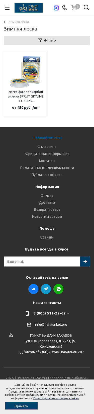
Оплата (47, 196)
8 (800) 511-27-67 (49, 313)
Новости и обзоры (47, 216)
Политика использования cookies (56, 398)
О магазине (47, 147)
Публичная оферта (47, 175)
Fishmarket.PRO (47, 138)
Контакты (47, 161)
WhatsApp (58, 289)
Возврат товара (47, 210)
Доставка (47, 202)
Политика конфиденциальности (47, 168)
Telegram (46, 289)
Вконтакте (33, 289)
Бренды (47, 237)
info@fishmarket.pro (51, 324)
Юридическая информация (47, 154)
